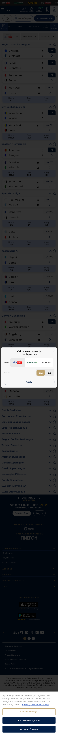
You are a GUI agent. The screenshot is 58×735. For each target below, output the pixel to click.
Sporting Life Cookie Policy (35, 704)
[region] (29, 713)
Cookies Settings (28, 711)
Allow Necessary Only (29, 720)
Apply (29, 382)
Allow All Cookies (29, 729)
